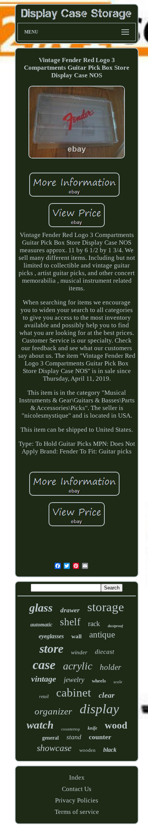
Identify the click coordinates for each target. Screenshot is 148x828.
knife (92, 728)
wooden (87, 750)
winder (79, 652)
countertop (70, 729)
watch (40, 725)
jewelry (74, 680)
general (50, 738)
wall (76, 636)
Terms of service (77, 811)
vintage (43, 679)
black (110, 749)
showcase (54, 748)
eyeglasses (51, 636)
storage (105, 607)
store (51, 648)
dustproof (115, 626)
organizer (53, 711)
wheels (99, 681)
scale (117, 681)
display (99, 708)
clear (107, 695)
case (44, 665)
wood (116, 725)
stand (73, 737)
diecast (104, 651)
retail (44, 696)
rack (94, 624)
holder (110, 667)
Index (77, 777)
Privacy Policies (76, 800)
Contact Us (76, 789)
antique (102, 634)
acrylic (77, 666)
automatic (41, 625)
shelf (70, 622)
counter (100, 737)
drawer (70, 610)
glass (41, 607)
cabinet (73, 692)
